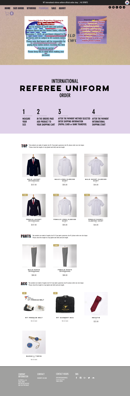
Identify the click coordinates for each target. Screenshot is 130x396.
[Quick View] (34, 165)
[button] (10, 13)
